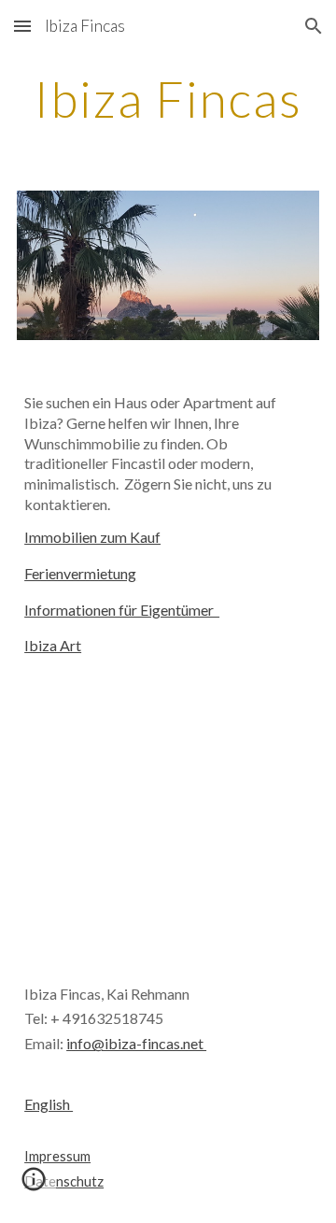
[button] (22, 25)
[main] (168, 99)
